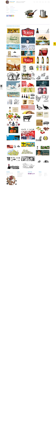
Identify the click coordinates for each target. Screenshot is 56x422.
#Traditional (12, 11)
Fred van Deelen (12, 7)
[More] (13, 15)
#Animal (11, 12)
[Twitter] (8, 15)
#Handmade (12, 10)
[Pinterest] (11, 15)
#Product (14, 12)
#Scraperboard (16, 10)
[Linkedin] (10, 15)
